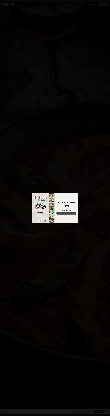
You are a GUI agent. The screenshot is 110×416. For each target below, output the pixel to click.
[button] (76, 194)
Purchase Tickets (66, 213)
